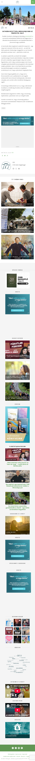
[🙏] (26, 639)
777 (6, 28)
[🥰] (9, 639)
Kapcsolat (24, 754)
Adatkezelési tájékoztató (9, 756)
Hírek (3, 108)
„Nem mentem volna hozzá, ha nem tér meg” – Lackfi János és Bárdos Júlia (17, 356)
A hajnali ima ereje (10, 532)
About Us (23, 756)
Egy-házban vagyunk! (11, 736)
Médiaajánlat (11, 754)
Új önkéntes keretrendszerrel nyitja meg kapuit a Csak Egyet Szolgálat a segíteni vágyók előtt (17, 204)
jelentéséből (28, 36)
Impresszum (18, 754)
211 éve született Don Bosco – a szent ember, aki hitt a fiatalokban (17, 257)
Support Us (29, 756)
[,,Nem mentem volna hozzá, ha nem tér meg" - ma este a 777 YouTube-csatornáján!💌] (26, 622)
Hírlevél (18, 756)
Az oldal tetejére (28, 758)
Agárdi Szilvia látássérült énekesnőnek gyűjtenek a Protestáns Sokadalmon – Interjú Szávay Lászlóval (17, 231)
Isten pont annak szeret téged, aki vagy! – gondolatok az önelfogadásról (17, 376)
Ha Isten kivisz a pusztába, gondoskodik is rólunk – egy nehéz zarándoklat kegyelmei (17, 397)
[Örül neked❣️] (26, 631)
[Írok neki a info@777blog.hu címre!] (19, 169)
